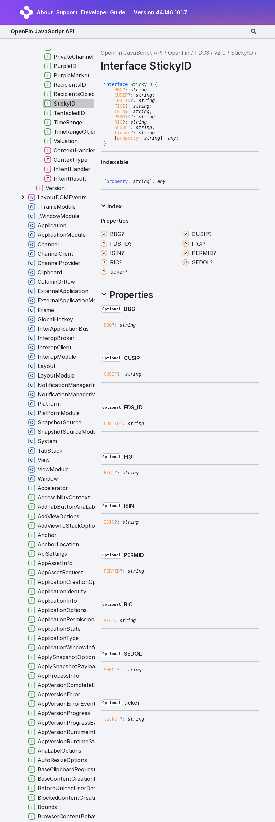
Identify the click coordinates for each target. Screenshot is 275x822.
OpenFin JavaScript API (42, 31)
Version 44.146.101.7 (160, 12)
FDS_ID (122, 100)
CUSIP (121, 95)
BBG (118, 89)
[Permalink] (141, 309)
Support (67, 12)
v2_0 (220, 52)
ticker (122, 132)
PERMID (122, 116)
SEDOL (121, 127)
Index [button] (114, 206)
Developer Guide (103, 12)
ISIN (119, 111)
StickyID (242, 52)
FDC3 (202, 52)
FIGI (119, 106)
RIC (118, 122)
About (45, 12)
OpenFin (178, 52)
